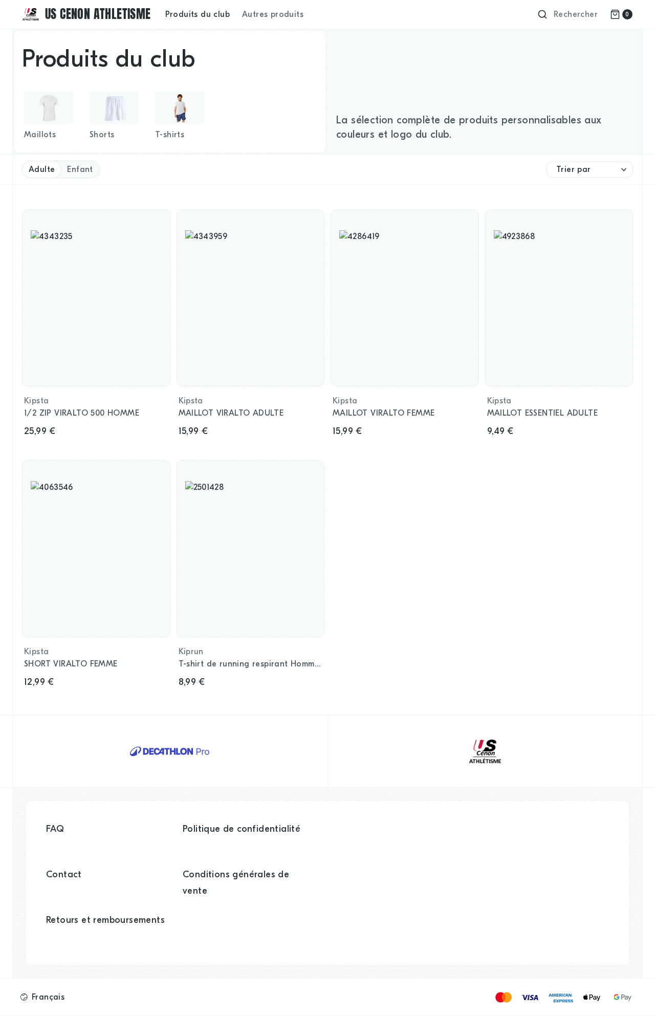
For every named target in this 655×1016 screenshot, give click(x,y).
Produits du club (197, 14)
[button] (42, 997)
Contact (64, 874)
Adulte (42, 169)
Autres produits (272, 14)
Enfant (80, 169)
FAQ (55, 829)
